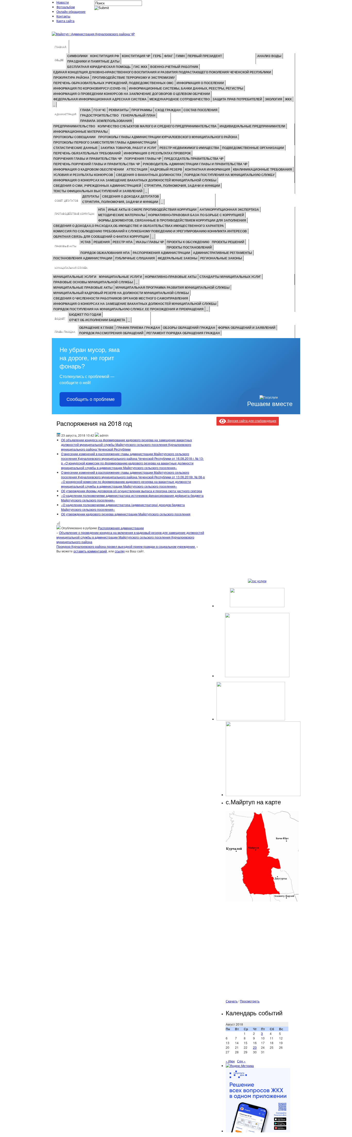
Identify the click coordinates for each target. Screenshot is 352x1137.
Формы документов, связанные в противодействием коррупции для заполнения (172, 220)
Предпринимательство (74, 126)
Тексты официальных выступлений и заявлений (98, 191)
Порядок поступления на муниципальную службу (229, 174)
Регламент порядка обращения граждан (183, 333)
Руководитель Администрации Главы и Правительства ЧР (195, 164)
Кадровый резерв (166, 169)
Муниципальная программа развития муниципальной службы (172, 287)
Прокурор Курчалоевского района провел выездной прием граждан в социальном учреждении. (126, 546)
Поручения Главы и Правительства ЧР (87, 158)
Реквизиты (119, 110)
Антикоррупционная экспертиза (229, 209)
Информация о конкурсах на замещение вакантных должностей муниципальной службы (134, 180)
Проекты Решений (228, 242)
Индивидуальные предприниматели (252, 126)
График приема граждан (138, 327)
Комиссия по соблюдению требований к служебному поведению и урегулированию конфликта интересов (150, 231)
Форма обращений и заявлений (246, 327)
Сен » (241, 1061)
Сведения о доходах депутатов (130, 196)
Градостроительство (99, 115)
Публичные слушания (135, 258)
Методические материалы (121, 215)
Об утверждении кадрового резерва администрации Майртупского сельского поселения (125, 514)
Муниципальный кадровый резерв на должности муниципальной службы (121, 292)
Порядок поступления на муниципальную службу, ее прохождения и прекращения (128, 309)
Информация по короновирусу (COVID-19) (89, 88)
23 (255, 1047)
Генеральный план (138, 115)
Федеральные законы (177, 258)
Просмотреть (249, 1001)
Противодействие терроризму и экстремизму (133, 77)
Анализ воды (269, 56)
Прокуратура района (71, 77)
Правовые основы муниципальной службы (93, 282)
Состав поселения (200, 110)
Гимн (180, 56)
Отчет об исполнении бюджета (97, 320)
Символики (77, 56)
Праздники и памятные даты (93, 61)
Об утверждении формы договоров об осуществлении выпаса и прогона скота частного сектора (131, 491)
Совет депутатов (66, 200)
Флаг (168, 56)
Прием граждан (65, 331)
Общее (59, 59)
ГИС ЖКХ (140, 66)
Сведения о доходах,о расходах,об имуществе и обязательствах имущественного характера (138, 225)
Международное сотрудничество (179, 99)
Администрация (65, 114)
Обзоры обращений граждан (189, 327)
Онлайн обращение (71, 11)
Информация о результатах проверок (157, 153)
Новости (62, 2)
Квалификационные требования (262, 169)
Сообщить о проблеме (90, 399)
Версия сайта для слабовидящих (251, 420)
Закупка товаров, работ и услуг (128, 147)
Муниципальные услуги (74, 276)
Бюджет (60, 318)
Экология (273, 99)
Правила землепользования (106, 120)
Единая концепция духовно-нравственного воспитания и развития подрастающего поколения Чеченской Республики (162, 72)
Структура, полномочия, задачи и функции (182, 185)
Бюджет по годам (85, 314)
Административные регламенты (222, 252)
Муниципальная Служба (71, 267)
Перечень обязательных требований (87, 153)
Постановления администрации (82, 258)
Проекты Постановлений (189, 247)
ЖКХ (288, 99)
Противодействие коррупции (74, 213)
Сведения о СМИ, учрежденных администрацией (97, 185)
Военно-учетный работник (174, 66)
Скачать (232, 1001)
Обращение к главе (96, 327)
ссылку (120, 551)
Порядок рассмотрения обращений (111, 333)
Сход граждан (168, 110)
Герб (157, 56)
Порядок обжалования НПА (105, 252)
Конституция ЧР (136, 56)
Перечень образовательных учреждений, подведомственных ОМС (113, 83)
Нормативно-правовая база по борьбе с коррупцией (196, 215)
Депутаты (90, 196)
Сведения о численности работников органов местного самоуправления (120, 298)
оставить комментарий (90, 551)
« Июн (230, 1061)
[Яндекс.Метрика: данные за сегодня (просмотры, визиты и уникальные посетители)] (240, 1065)
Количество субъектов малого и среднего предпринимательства (157, 126)
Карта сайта (65, 21)
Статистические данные (75, 147)
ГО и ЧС (100, 110)
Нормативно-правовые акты (171, 276)
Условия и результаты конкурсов (83, 174)
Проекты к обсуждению (188, 242)
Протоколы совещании (74, 137)
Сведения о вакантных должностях (148, 174)
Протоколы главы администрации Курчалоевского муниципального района (167, 137)
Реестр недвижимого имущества (189, 147)
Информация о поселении (200, 83)
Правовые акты (66, 246)
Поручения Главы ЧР (142, 158)
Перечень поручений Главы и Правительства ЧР (96, 164)
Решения (102, 242)
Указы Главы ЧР (150, 242)
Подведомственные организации (253, 147)
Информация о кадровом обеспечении (88, 169)
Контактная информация (207, 169)
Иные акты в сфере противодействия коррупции (152, 209)
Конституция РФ (104, 56)
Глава (85, 110)
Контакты (63, 16)
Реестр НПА (123, 242)
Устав (85, 242)
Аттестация (137, 169)
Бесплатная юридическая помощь (99, 66)
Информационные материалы (80, 131)
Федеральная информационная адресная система (100, 99)
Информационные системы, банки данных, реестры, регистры (186, 88)
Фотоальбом (65, 7)
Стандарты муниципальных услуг (230, 276)
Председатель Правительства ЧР (193, 158)
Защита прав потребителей (237, 99)
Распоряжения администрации (161, 252)
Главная (60, 46)
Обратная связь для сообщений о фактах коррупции (101, 236)
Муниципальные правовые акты (83, 287)
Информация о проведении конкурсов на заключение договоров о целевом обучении (131, 93)
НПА (101, 209)
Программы (141, 110)
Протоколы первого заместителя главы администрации (104, 142)
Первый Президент (205, 56)
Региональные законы (221, 258)
